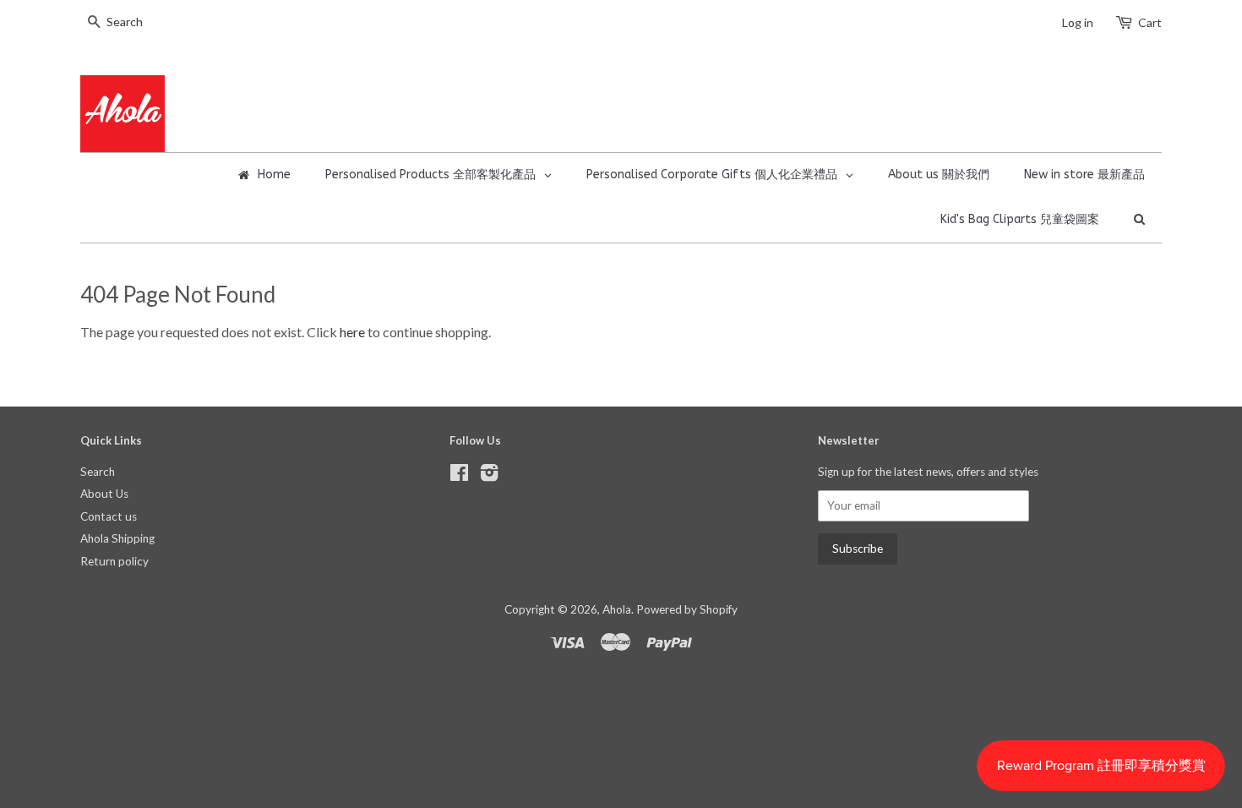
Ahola (616, 609)
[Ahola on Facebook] (459, 476)
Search (97, 471)
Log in (1077, 22)
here (352, 332)
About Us (104, 493)
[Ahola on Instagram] (489, 476)
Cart (1150, 22)
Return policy (114, 561)
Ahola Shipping (117, 538)
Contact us (108, 516)
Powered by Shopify (687, 609)
